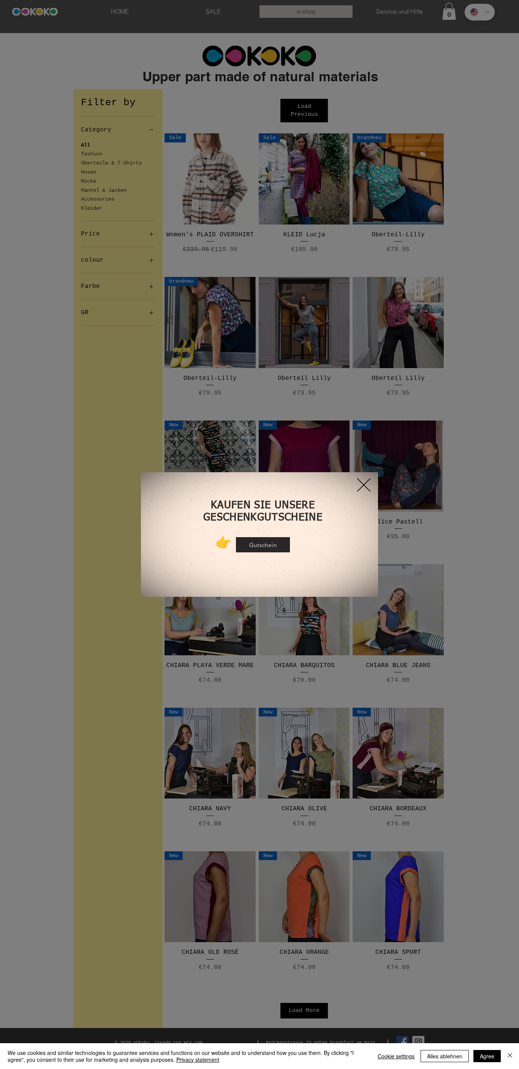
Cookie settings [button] (396, 1056)
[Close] (509, 1056)
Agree (487, 1056)
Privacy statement (197, 1059)
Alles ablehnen (444, 1056)
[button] (363, 485)
